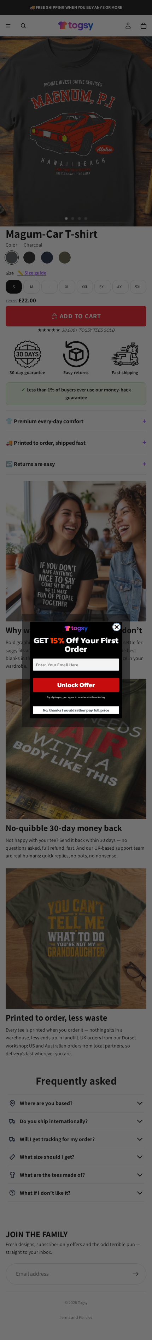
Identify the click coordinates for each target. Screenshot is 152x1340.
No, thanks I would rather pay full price (76, 710)
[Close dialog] (117, 627)
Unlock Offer (76, 685)
